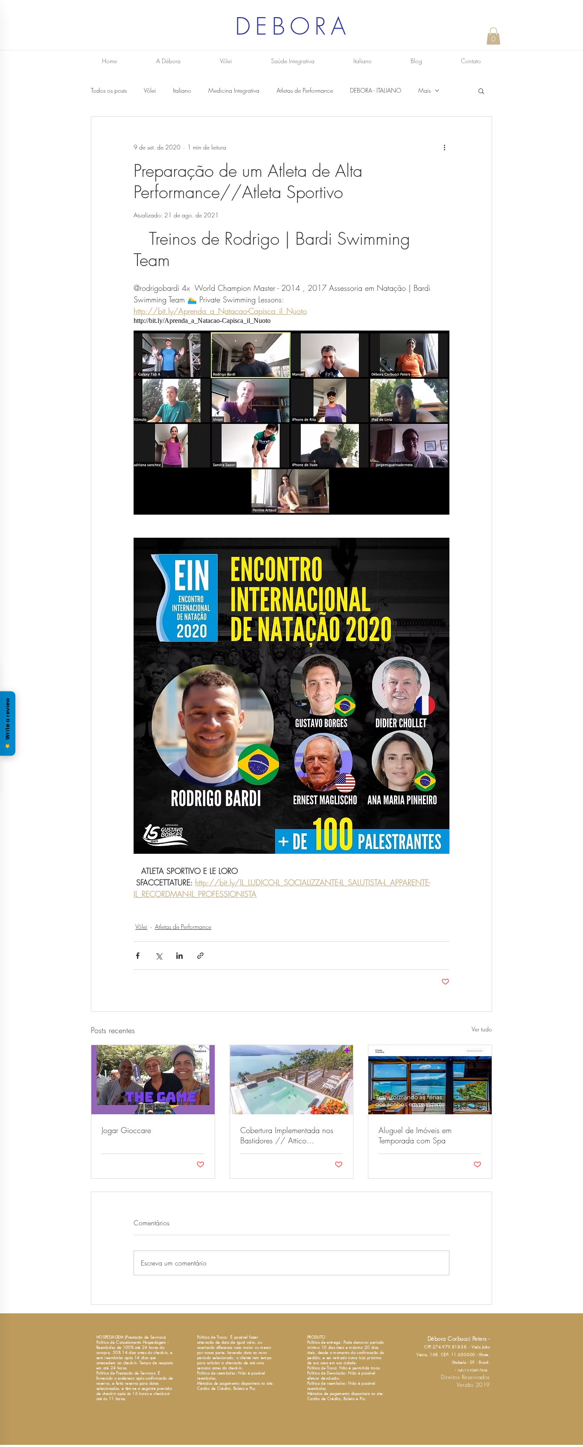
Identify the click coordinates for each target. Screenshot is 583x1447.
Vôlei (150, 90)
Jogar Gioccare (126, 1130)
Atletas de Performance (305, 90)
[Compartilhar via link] (200, 956)
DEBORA (292, 26)
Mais (424, 90)
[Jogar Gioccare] (153, 1079)
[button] (493, 36)
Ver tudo (482, 1029)
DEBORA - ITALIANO (375, 90)
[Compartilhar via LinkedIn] (179, 956)
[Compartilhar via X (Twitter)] (158, 956)
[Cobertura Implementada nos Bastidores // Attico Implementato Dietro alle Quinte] (291, 1079)
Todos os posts (109, 90)
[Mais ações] (444, 147)
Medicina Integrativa (233, 90)
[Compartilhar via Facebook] (138, 956)
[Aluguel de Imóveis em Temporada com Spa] (430, 1079)
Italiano (182, 90)
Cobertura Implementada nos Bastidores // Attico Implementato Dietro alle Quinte (291, 1135)
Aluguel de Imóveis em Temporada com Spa (415, 1135)
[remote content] (291, 321)
